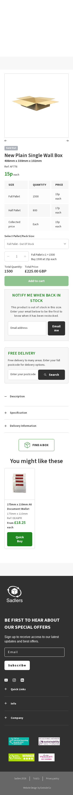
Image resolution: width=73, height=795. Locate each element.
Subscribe (17, 665)
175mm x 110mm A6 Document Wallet (19, 507)
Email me (56, 328)
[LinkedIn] (22, 680)
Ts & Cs (36, 778)
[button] (5, 141)
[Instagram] (14, 680)
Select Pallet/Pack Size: (19, 236)
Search (54, 375)
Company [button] (17, 718)
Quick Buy (20, 539)
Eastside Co (45, 788)
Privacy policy (52, 778)
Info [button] (13, 704)
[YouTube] (6, 680)
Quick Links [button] (18, 689)
